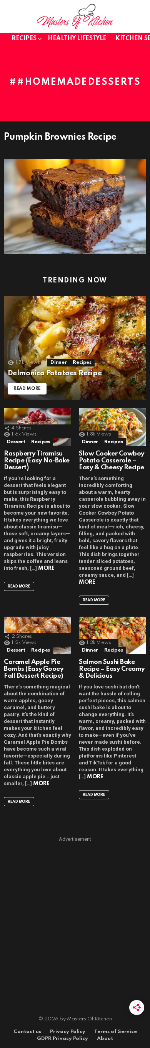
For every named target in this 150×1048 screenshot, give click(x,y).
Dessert (16, 441)
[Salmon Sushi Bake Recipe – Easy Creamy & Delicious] (112, 635)
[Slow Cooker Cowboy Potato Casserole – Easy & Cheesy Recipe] (112, 427)
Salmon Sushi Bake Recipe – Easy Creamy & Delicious (112, 669)
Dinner (58, 362)
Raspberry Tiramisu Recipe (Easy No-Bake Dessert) (37, 461)
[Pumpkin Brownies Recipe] (75, 206)
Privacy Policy (67, 1031)
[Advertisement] (75, 918)
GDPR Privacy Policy (62, 1038)
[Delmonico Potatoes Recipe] (75, 348)
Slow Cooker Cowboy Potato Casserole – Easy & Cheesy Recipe (111, 461)
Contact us (27, 1031)
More (46, 568)
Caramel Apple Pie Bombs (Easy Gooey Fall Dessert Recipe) (33, 669)
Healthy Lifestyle (77, 39)
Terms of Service (115, 1031)
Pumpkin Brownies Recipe (60, 137)
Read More (19, 586)
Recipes (24, 39)
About (105, 1038)
